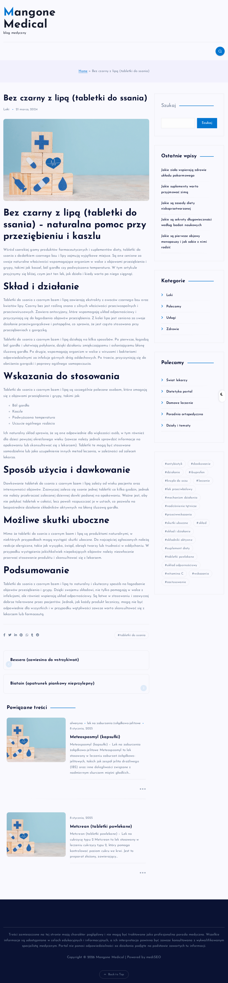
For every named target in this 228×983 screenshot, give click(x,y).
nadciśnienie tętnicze (182, 506)
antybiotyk (174, 464)
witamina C (175, 573)
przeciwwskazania (179, 514)
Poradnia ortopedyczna (184, 414)
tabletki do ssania (132, 635)
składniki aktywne (179, 540)
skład (202, 523)
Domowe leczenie (179, 403)
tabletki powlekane (180, 557)
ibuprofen (198, 472)
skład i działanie (178, 531)
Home (83, 71)
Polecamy (173, 306)
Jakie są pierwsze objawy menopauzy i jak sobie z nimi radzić (184, 241)
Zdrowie (172, 329)
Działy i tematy (178, 425)
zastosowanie (176, 582)
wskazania (201, 573)
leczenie (204, 480)
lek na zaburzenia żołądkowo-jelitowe (113, 723)
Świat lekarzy (176, 380)
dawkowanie (201, 464)
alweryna (76, 723)
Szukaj (168, 105)
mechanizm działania (182, 497)
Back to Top (116, 974)
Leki (6, 109)
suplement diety (178, 548)
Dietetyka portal (179, 391)
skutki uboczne (177, 523)
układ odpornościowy (182, 565)
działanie (173, 472)
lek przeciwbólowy (179, 489)
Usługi (171, 318)
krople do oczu (177, 480)
